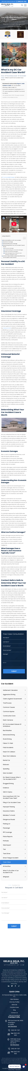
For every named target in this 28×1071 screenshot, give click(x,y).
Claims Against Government (12, 699)
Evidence (6, 788)
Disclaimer (18, 1069)
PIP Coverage (7, 832)
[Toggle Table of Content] (23, 238)
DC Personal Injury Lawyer (11, 76)
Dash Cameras (8, 720)
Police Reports (7, 836)
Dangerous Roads (9, 819)
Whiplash (6, 877)
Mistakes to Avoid (9, 815)
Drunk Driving (7, 739)
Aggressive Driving (9, 694)
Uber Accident (7, 773)
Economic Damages (9, 248)
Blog (14, 1010)
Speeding (6, 769)
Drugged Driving (8, 783)
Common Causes (9, 707)
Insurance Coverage (8, 242)
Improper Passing (9, 807)
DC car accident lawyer (8, 177)
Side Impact (7, 845)
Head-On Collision (9, 752)
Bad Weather (7, 730)
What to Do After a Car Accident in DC (11, 871)
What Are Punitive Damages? (11, 251)
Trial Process (7, 703)
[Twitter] (12, 986)
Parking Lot (6, 824)
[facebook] (15, 986)
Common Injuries (8, 711)
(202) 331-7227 (14, 1)
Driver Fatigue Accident (10, 858)
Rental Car (6, 760)
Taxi (4, 849)
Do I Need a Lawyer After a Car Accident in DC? (11, 778)
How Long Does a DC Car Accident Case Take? (11, 797)
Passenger (6, 828)
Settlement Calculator (10, 690)
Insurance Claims (9, 811)
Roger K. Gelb (20, 83)
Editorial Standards (14, 1015)
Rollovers (6, 764)
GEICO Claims (7, 792)
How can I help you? (14, 1066)
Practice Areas (14, 1007)
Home (2, 76)
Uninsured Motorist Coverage (10, 243)
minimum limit (7, 328)
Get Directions (12, 1026)
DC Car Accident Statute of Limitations (12, 725)
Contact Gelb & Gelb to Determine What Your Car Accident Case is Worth (14, 256)
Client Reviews (14, 999)
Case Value (7, 862)
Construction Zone (9, 716)
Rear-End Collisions (9, 756)
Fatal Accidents (8, 747)
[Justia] (18, 986)
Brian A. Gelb (7, 85)
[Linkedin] (8, 986)
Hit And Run (7, 866)
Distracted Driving (9, 735)
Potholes (6, 841)
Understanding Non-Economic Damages (14, 250)
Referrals (14, 1005)
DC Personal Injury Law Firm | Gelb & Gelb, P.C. (14, 995)
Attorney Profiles (14, 1002)
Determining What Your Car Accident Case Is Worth (14, 246)
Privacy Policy (11, 1069)
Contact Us (14, 1013)
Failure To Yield (8, 743)
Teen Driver (6, 853)
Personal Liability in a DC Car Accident (12, 240)
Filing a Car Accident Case (12, 802)
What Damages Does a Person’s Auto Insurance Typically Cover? (13, 253)
